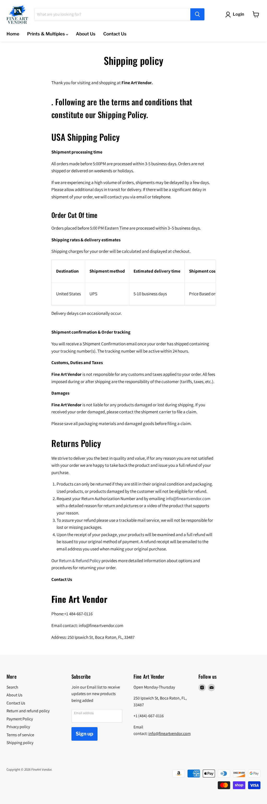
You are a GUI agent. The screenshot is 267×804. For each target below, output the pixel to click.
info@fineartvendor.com (169, 733)
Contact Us (114, 33)
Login (238, 14)
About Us (85, 33)
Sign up (84, 734)
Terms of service (20, 735)
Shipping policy (20, 742)
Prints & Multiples (46, 33)
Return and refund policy (28, 711)
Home (13, 33)
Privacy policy (18, 726)
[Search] (197, 14)
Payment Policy (20, 719)
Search (12, 687)
